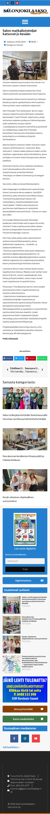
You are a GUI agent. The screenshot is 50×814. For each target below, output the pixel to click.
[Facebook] (7, 2)
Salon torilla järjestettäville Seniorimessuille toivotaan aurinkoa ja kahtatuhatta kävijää (34, 600)
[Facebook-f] (14, 738)
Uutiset (19, 45)
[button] (25, 22)
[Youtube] (17, 2)
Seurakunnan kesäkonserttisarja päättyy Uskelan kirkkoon (34, 619)
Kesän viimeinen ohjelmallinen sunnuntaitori (34, 638)
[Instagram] (12, 2)
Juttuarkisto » (11, 747)
